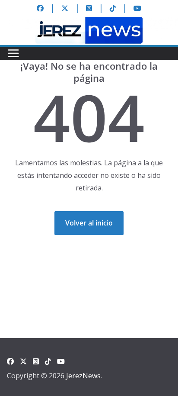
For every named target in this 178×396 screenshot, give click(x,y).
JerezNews (83, 375)
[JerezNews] (89, 21)
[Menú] (13, 53)
